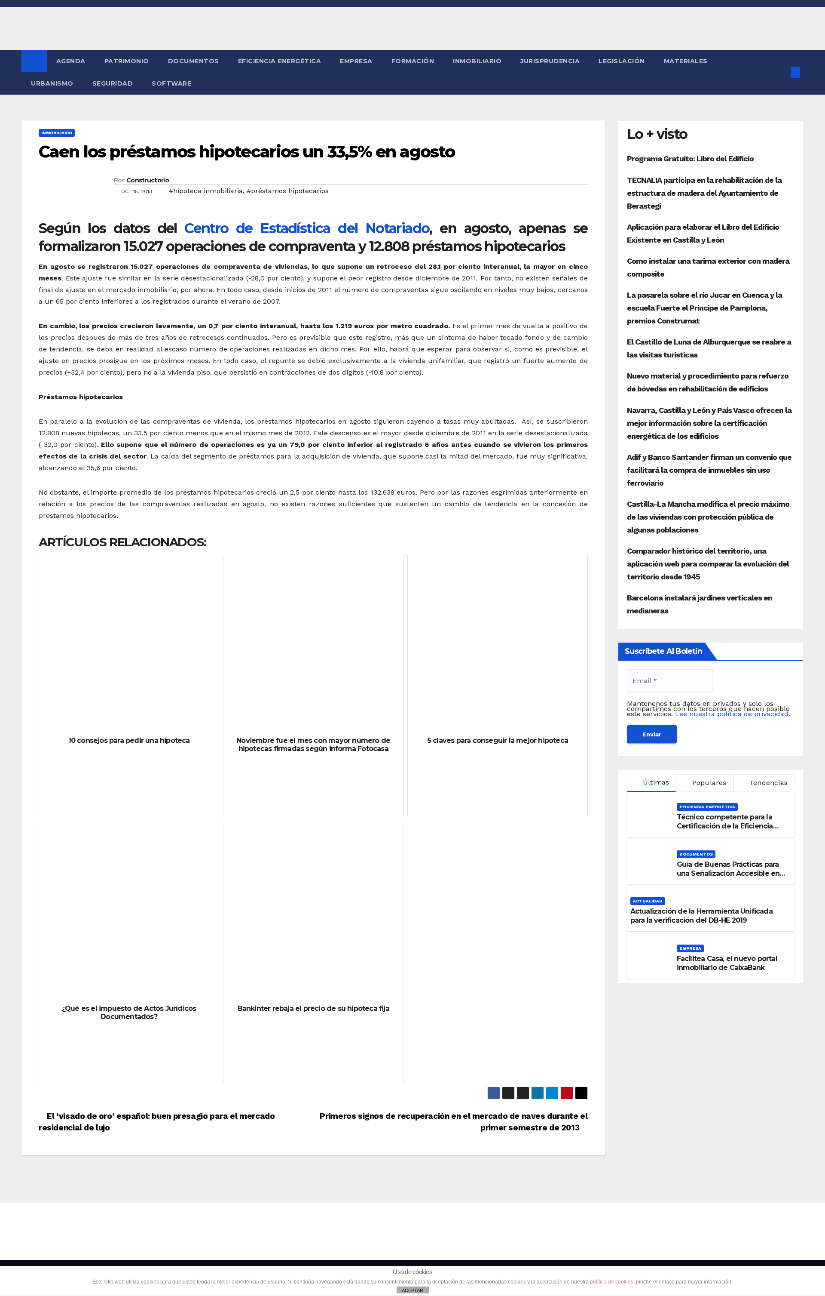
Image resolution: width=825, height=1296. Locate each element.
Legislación (622, 61)
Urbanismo (52, 83)
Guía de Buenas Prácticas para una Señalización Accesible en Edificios (728, 873)
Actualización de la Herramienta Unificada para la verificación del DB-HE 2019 (701, 915)
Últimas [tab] (655, 782)
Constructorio (147, 180)
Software (171, 83)
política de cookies (611, 1282)
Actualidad (648, 901)
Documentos (193, 61)
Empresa (356, 61)
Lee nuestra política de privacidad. (732, 714)
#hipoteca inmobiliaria (206, 191)
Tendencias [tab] (767, 783)
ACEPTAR (412, 1290)
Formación (412, 61)
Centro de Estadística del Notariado (306, 228)
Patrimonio (126, 61)
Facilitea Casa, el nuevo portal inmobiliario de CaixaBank (727, 963)
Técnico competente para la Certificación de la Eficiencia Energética (725, 826)
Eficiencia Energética (279, 61)
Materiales (686, 61)
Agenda (71, 61)
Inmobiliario (477, 61)
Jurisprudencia (550, 61)
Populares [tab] (708, 783)
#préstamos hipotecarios (288, 191)
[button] (781, 72)
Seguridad (112, 83)
